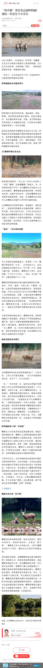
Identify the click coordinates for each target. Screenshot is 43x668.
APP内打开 (23, 656)
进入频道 (35, 26)
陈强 (13, 631)
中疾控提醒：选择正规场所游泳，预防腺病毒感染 (21, 665)
